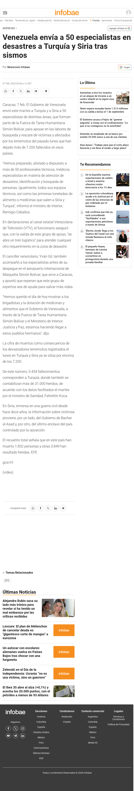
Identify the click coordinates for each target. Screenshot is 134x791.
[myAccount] (128, 12)
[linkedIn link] (22, 735)
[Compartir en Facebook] (13, 91)
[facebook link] (8, 728)
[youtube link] (8, 735)
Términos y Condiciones (118, 718)
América (41, 716)
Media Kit (93, 742)
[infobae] (67, 12)
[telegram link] (15, 735)
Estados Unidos (41, 732)
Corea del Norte (77, 20)
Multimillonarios (59, 20)
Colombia (41, 722)
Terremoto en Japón (23, 20)
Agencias (9, 28)
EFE (7, 580)
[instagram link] (22, 728)
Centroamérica (41, 748)
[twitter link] (15, 728)
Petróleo (6, 20)
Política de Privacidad (118, 724)
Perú (41, 742)
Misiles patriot (42, 20)
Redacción (67, 716)
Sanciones (104, 20)
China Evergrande (121, 20)
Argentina (93, 716)
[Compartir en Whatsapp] (6, 91)
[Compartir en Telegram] (36, 91)
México (41, 737)
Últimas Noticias (41, 753)
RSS (41, 758)
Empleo (67, 722)
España (41, 727)
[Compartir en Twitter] (21, 91)
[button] (5, 12)
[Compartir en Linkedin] (28, 91)
